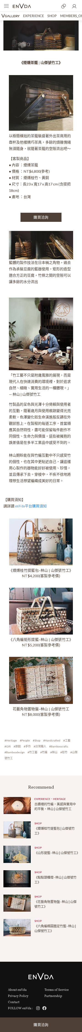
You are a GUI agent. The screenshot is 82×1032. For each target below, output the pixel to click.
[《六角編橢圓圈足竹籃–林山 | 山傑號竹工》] (17, 927)
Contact (13, 1002)
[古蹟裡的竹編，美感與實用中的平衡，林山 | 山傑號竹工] (17, 805)
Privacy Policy (18, 996)
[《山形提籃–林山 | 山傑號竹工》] (17, 854)
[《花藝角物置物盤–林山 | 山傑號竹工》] (41, 680)
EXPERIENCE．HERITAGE (50, 799)
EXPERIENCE (33, 16)
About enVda (17, 990)
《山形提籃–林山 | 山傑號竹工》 (57, 853)
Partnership (53, 996)
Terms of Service (56, 990)
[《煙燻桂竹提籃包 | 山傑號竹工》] (17, 829)
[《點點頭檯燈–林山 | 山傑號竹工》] (17, 878)
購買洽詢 (40, 1024)
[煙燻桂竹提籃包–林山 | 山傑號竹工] (41, 542)
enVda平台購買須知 (31, 506)
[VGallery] (10, 15)
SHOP (52, 16)
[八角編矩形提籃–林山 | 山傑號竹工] (41, 611)
